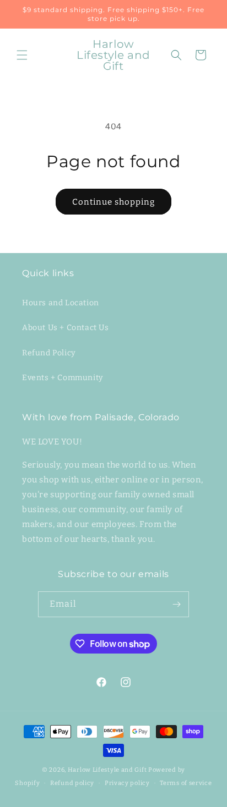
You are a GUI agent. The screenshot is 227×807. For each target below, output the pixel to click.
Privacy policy (127, 783)
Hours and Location (60, 303)
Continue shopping (113, 202)
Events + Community (62, 377)
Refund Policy (48, 353)
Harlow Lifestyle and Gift (107, 769)
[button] (22, 55)
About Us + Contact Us (65, 327)
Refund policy (72, 783)
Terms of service (186, 783)
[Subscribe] (176, 604)
